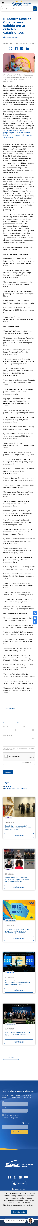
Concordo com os (13, 1116)
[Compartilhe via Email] (21, 49)
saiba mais (19, 835)
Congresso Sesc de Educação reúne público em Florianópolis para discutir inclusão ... (17, 982)
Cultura (7, 786)
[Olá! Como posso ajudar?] (30, 1221)
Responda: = (28, 762)
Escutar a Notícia (12, 37)
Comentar (8, 772)
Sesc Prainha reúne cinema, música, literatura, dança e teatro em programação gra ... (18, 879)
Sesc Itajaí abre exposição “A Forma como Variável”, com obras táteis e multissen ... (18, 827)
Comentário (7, 735)
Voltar (11, 1057)
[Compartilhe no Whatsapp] (10, 49)
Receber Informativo (19, 1132)
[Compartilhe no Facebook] (16, 49)
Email (4, 1108)
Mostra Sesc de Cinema (15, 788)
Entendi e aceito (19, 1212)
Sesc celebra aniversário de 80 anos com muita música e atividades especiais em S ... (17, 931)
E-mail (23, 726)
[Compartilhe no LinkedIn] (27, 49)
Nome (5, 726)
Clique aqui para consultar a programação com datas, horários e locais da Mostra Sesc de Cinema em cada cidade (17, 133)
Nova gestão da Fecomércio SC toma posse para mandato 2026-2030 (18, 1034)
